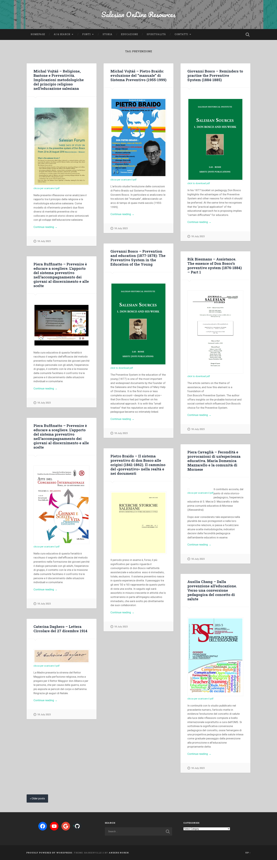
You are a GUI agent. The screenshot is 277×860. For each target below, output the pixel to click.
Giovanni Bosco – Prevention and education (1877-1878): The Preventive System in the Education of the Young (137, 258)
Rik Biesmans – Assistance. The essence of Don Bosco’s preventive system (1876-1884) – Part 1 (214, 265)
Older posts (38, 798)
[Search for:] (138, 831)
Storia (107, 34)
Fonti (86, 34)
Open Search (247, 34)
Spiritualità (156, 34)
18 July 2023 (44, 241)
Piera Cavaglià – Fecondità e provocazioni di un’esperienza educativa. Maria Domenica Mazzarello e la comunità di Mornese (213, 461)
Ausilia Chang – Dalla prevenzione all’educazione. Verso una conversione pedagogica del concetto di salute (212, 590)
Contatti (181, 34)
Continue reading (53, 227)
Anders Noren (119, 852)
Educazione (129, 34)
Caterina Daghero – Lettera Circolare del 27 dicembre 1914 (60, 628)
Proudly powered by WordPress (49, 852)
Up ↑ (248, 852)
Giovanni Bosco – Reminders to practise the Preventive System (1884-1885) (215, 75)
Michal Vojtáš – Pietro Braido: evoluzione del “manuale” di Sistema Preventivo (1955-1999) (138, 75)
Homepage (38, 34)
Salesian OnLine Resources (138, 14)
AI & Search (62, 34)
